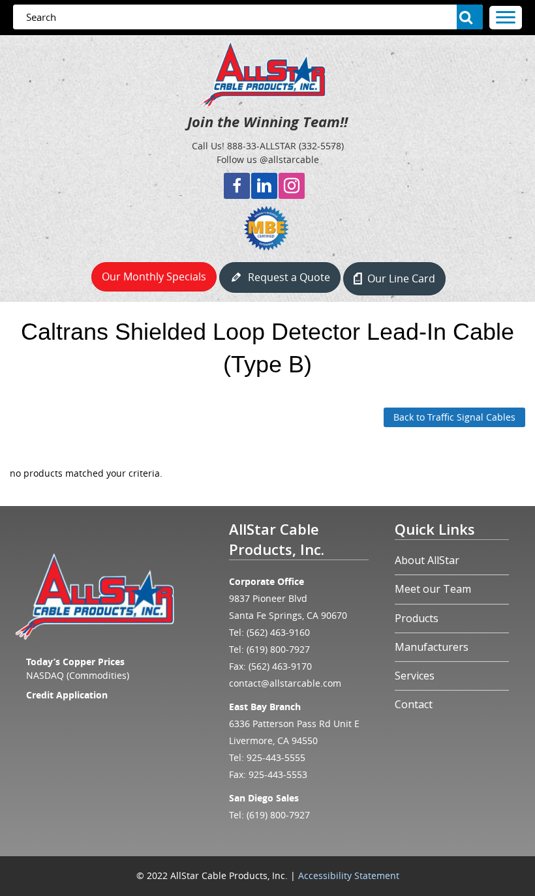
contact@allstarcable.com (285, 683)
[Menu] (505, 17)
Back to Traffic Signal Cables (454, 417)
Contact (414, 704)
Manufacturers (431, 647)
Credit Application (67, 695)
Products (416, 618)
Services (415, 675)
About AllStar (427, 560)
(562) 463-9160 (278, 632)
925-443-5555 (276, 757)
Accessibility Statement (348, 875)
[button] (237, 186)
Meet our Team (433, 589)
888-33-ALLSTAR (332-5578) (285, 146)
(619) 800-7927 (278, 649)
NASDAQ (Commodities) (77, 675)
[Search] (470, 17)
